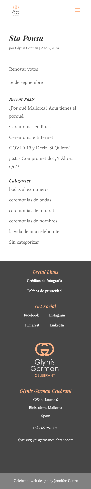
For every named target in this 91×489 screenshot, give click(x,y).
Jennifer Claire (66, 480)
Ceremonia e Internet (31, 137)
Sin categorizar (24, 242)
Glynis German (26, 48)
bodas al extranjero (28, 189)
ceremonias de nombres (33, 221)
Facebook (31, 315)
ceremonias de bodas (30, 200)
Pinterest (32, 325)
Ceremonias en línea (30, 127)
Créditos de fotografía (44, 280)
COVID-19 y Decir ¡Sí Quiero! (39, 148)
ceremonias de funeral (31, 210)
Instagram (57, 315)
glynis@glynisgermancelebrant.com (46, 439)
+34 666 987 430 (45, 428)
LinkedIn (57, 325)
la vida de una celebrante (34, 231)
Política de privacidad (44, 291)
